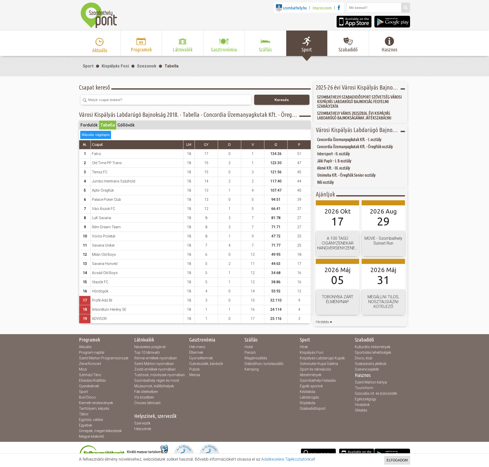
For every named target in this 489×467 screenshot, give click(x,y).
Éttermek (196, 352)
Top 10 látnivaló (147, 352)
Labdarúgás (309, 397)
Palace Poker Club (106, 199)
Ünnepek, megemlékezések (100, 431)
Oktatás (361, 410)
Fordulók (89, 125)
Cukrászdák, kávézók (206, 364)
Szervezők (142, 423)
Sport (88, 66)
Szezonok (146, 66)
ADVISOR (99, 319)
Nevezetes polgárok (150, 347)
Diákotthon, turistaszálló (263, 364)
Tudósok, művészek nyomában (159, 375)
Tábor (84, 414)
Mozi (83, 369)
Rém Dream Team (106, 227)
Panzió (250, 352)
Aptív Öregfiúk (103, 190)
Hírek (304, 347)
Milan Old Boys (104, 254)
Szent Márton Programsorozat (103, 358)
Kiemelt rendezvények (96, 403)
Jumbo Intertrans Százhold (113, 181)
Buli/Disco (87, 397)
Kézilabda (307, 392)
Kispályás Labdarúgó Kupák (322, 358)
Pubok (194, 369)
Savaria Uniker (103, 245)
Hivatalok (362, 405)
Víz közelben (144, 397)
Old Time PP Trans (107, 163)
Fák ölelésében (146, 392)
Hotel (248, 347)
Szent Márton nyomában (154, 364)
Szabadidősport (312, 408)
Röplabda (307, 403)
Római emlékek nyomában (155, 358)
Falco (96, 154)
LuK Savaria (101, 218)
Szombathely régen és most (156, 380)
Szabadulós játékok (370, 364)
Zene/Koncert (90, 364)
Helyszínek (142, 429)
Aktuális (85, 347)
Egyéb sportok (311, 386)
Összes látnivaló (147, 403)
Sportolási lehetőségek (373, 352)
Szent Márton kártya (371, 382)
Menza (194, 375)
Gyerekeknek (89, 386)
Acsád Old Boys (105, 273)
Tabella (172, 66)
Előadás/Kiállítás (92, 380)
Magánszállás (255, 358)
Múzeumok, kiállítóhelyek (154, 386)
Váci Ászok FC (103, 209)
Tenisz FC (99, 172)
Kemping (251, 369)
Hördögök (100, 291)
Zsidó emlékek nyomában (155, 369)
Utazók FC (100, 282)
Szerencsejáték (367, 369)
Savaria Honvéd (104, 264)
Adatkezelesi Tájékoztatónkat (287, 459)
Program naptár (92, 352)
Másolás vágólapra (96, 135)
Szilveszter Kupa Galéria (319, 364)
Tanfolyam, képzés (94, 408)
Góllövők (126, 125)
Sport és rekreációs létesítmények (315, 372)
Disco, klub (363, 358)
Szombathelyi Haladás (318, 380)
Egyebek (85, 425)
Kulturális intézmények (372, 347)
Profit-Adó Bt (102, 300)
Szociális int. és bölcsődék (376, 393)
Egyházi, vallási (91, 420)
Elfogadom (397, 460)
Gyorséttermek (201, 358)
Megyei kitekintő (91, 436)
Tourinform (364, 388)
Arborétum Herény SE (109, 309)
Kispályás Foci (115, 66)
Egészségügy (365, 399)
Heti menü (197, 347)
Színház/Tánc (90, 375)
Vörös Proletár (104, 236)
